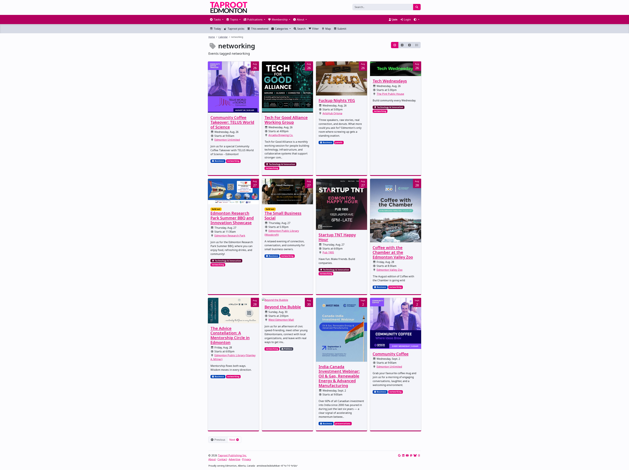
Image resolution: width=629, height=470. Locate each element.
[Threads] (419, 455)
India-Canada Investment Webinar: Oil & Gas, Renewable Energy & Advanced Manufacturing (339, 376)
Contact (222, 459)
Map (328, 28)
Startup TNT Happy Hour (337, 237)
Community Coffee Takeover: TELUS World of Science (232, 122)
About (212, 459)
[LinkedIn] (403, 455)
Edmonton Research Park (229, 235)
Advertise (234, 459)
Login (407, 19)
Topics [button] (234, 19)
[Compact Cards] (402, 45)
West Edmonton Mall (281, 320)
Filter (315, 28)
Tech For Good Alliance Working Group (286, 120)
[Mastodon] (411, 455)
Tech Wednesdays (390, 81)
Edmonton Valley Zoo (389, 270)
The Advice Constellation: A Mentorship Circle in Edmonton (230, 335)
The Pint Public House (390, 94)
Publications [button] (255, 19)
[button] (416, 19)
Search (301, 28)
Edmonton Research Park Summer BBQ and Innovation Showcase (232, 217)
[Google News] (399, 455)
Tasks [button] (217, 19)
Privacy (246, 459)
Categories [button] (281, 28)
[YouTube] (407, 455)
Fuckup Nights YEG (337, 100)
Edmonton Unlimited (227, 140)
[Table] (409, 45)
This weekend (259, 28)
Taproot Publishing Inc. (232, 455)
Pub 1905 (328, 252)
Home (211, 36)
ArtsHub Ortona (332, 113)
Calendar (223, 36)
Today (217, 28)
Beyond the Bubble (283, 306)
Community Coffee (391, 353)
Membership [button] (279, 19)
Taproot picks (235, 28)
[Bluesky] (415, 455)
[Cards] (395, 45)
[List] (417, 45)
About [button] (300, 19)
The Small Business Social (283, 215)
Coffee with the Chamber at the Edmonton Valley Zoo (393, 252)
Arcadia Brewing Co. (280, 135)
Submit (341, 28)
